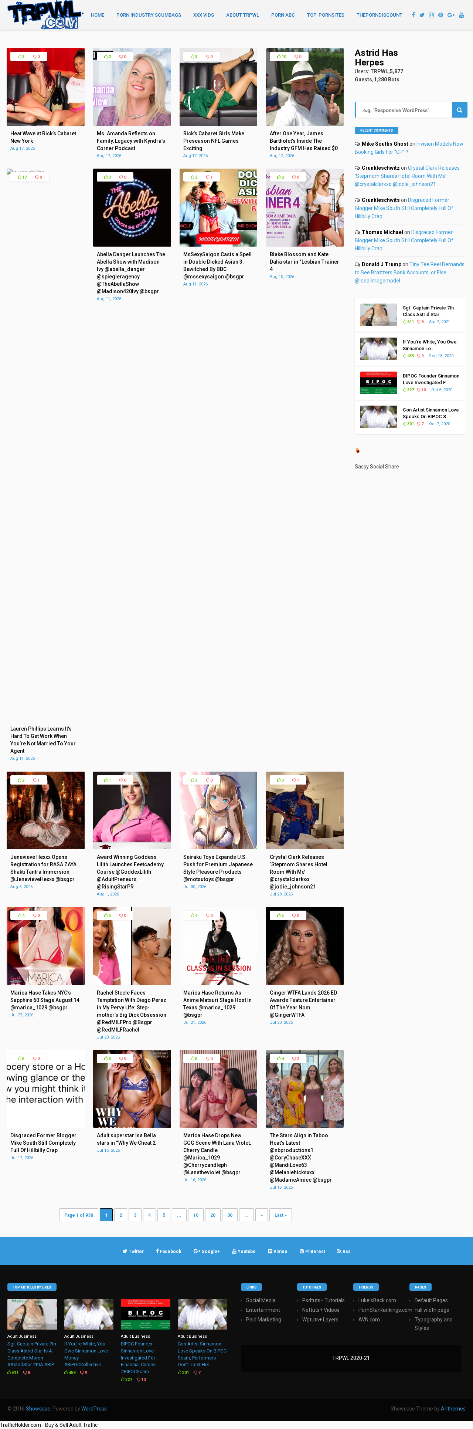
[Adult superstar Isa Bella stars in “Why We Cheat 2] (132, 1126)
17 (24, 177)
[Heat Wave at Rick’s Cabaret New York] (45, 124)
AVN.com (369, 1320)
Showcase (38, 1409)
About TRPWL (242, 15)
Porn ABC (283, 15)
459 (410, 355)
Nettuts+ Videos (321, 1310)
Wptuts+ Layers (320, 1320)
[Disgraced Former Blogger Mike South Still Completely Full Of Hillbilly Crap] (45, 1126)
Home (97, 15)
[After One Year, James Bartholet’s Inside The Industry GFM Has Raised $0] (305, 124)
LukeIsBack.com (377, 1300)
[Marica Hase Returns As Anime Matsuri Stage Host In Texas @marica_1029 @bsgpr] (218, 983)
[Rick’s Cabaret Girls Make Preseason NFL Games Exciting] (218, 124)
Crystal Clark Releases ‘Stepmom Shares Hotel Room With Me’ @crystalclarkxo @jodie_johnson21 (407, 176)
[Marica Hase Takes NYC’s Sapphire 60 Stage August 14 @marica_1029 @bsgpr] (45, 983)
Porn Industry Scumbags (148, 15)
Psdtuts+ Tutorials (323, 1300)
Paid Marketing (263, 1320)
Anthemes (453, 1409)
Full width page (432, 1310)
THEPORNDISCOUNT (379, 15)
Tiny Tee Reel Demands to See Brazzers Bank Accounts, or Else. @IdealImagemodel (410, 272)
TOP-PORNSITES (325, 15)
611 (410, 321)
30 (229, 1215)
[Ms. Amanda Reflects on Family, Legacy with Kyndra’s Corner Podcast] (132, 124)
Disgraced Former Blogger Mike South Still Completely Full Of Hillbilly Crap (404, 208)
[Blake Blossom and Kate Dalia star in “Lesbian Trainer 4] (305, 245)
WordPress (94, 1409)
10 (283, 56)
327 (410, 389)
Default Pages (431, 1300)
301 (410, 423)
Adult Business (22, 1336)
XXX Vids (203, 15)
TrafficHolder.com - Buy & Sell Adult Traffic (49, 1425)
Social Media (261, 1300)
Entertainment (263, 1310)
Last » (281, 1215)
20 (212, 1215)
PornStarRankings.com (385, 1310)
